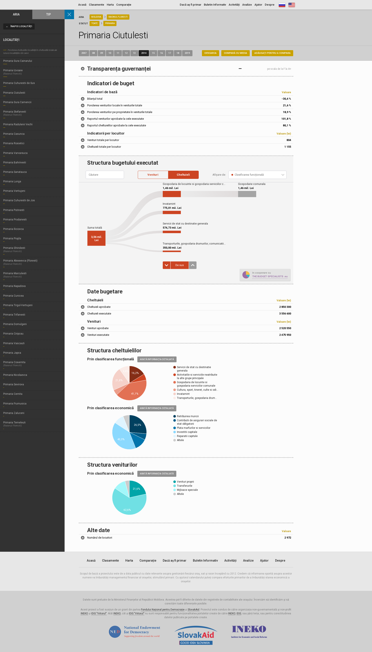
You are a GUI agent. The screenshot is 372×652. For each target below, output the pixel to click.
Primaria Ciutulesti (14, 92)
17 (169, 53)
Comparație (123, 4)
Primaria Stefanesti (14, 113)
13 (134, 53)
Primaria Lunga (12, 181)
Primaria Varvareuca (15, 153)
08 (93, 53)
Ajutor (258, 4)
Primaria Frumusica (14, 403)
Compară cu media (235, 53)
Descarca (211, 53)
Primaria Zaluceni (13, 413)
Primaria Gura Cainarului (17, 60)
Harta (110, 4)
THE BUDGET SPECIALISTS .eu (270, 276)
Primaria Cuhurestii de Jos (19, 200)
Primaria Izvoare (13, 72)
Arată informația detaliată (157, 359)
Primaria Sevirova (13, 384)
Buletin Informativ (215, 4)
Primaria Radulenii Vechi (18, 124)
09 (101, 53)
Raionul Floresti (118, 17)
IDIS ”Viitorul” (99, 613)
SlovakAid (193, 609)
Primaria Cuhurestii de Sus (19, 83)
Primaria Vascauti (14, 343)
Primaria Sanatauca (15, 171)
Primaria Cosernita (14, 364)
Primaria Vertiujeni (14, 190)
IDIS (239, 613)
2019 (187, 53)
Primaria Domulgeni (15, 324)
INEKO (84, 613)
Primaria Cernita (12, 393)
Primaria (110, 23)
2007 (84, 53)
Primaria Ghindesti (14, 249)
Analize (247, 4)
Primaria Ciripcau (13, 333)
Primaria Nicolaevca (15, 374)
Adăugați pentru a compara (272, 53)
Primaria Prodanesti (15, 219)
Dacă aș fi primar (190, 4)
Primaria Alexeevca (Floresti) (20, 262)
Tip (48, 14)
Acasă (82, 4)
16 (161, 53)
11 (118, 53)
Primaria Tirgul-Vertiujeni (18, 305)
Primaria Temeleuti (14, 424)
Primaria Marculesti (14, 275)
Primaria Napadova (14, 286)
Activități (234, 4)
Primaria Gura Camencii (17, 102)
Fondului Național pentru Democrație (162, 609)
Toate (94, 23)
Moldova (96, 17)
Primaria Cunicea (13, 295)
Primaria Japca (12, 352)
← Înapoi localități (19, 26)
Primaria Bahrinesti (14, 162)
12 (126, 53)
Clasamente (96, 4)
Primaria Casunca (14, 133)
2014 (143, 53)
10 (109, 53)
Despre (269, 4)
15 (153, 53)
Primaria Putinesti (13, 210)
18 (178, 53)
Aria (16, 14)
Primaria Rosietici (13, 143)
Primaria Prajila (12, 238)
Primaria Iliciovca (13, 229)
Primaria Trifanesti (14, 314)
